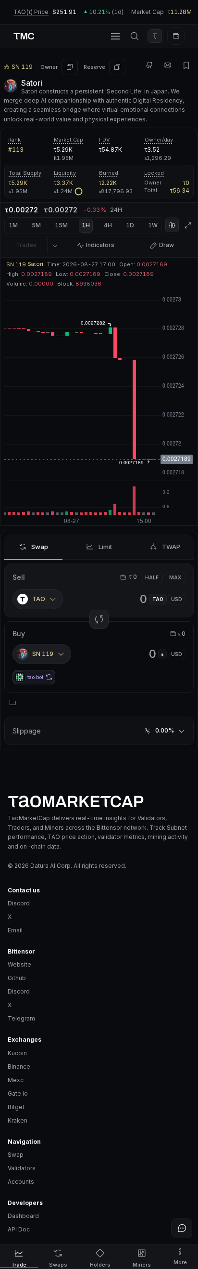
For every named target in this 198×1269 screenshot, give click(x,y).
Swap (16, 1154)
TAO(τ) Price (31, 11)
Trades (26, 245)
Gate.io (18, 1093)
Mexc (16, 1080)
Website (19, 964)
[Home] (99, 802)
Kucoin (17, 1053)
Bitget (16, 1107)
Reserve (94, 67)
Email (15, 930)
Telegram (21, 1018)
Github (17, 977)
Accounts (21, 1181)
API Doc (19, 1229)
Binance (19, 1066)
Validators (22, 1168)
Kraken (17, 1120)
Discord (19, 903)
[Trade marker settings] (54, 245)
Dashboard (23, 1215)
